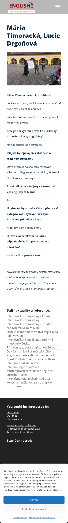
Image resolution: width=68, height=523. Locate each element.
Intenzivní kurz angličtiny (23, 320)
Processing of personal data (23, 428)
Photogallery (14, 419)
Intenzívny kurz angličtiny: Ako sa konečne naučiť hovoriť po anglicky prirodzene (29, 382)
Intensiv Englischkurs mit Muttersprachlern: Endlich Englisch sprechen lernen (30, 371)
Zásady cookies (20, 517)
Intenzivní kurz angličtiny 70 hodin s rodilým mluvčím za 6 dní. (30, 326)
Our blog (12, 415)
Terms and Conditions (20, 432)
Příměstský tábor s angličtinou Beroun (32, 347)
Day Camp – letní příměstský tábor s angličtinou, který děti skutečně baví (30, 353)
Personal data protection (21, 425)
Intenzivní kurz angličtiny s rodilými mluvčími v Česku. (30, 341)
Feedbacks (13, 412)
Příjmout (34, 499)
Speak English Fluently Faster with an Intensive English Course (31, 361)
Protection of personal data (42, 517)
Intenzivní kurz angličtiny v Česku (28, 316)
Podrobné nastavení (34, 509)
